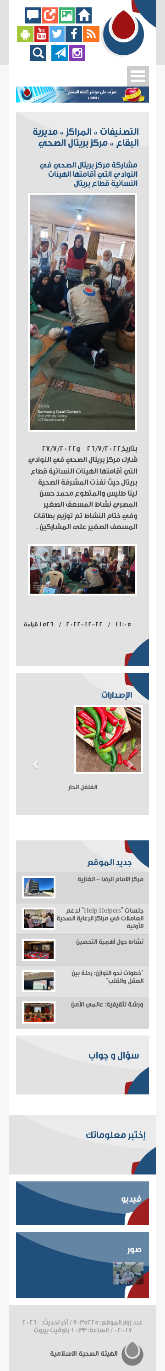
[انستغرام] (77, 58)
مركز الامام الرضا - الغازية (110, 879)
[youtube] (41, 39)
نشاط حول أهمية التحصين (109, 942)
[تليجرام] (59, 58)
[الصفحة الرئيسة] (84, 20)
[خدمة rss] (91, 39)
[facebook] (74, 39)
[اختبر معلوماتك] (50, 20)
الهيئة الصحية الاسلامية (84, 1354)
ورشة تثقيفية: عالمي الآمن (107, 1004)
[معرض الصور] (67, 20)
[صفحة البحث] (40, 58)
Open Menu (138, 76)
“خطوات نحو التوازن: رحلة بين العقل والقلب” (107, 977)
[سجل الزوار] (33, 20)
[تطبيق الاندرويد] (25, 39)
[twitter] (57, 39)
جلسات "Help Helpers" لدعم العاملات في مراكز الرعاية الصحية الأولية (99, 918)
